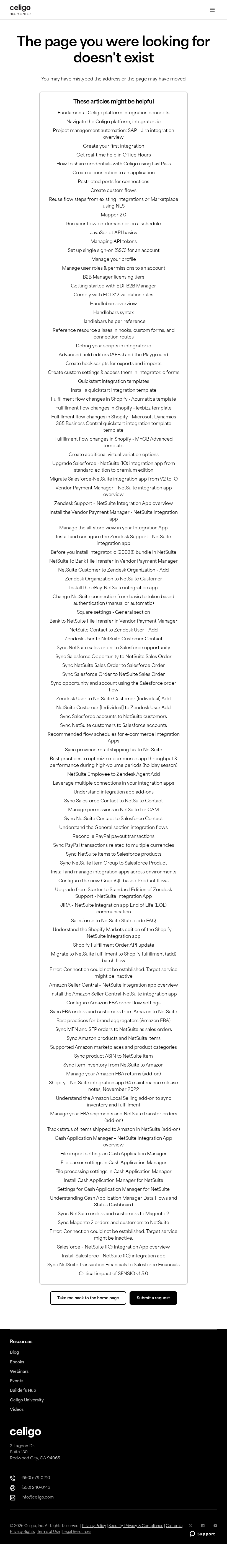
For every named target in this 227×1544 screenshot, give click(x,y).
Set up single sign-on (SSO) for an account (113, 251)
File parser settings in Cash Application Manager (114, 1163)
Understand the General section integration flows (113, 828)
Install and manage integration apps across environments (113, 872)
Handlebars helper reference (113, 322)
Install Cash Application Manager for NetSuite (113, 1181)
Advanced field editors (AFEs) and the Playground (113, 355)
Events (16, 1381)
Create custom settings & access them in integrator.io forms (113, 373)
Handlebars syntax (113, 313)
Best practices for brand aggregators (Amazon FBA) (113, 1021)
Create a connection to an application (114, 173)
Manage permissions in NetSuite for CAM (113, 810)
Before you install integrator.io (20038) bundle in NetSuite (113, 552)
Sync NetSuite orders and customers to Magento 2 (113, 1214)
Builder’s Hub (23, 1391)
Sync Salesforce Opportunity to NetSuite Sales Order (113, 657)
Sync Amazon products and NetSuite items (114, 1039)
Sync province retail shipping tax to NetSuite (113, 750)
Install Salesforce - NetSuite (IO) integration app (114, 1256)
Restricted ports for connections (113, 182)
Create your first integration (113, 146)
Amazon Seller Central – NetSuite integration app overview (113, 985)
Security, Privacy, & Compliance (136, 1526)
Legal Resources (76, 1532)
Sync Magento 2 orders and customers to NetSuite (113, 1223)
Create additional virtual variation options (114, 455)
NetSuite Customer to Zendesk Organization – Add (113, 570)
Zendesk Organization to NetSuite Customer (113, 579)
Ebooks (17, 1362)
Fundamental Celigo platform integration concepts (113, 113)
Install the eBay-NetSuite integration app (113, 588)
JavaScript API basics (113, 233)
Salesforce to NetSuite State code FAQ (113, 921)
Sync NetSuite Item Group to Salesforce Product (113, 863)
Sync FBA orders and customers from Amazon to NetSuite (113, 1012)
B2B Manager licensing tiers (113, 277)
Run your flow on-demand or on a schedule (113, 224)
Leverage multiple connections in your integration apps (113, 783)
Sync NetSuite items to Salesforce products (113, 854)
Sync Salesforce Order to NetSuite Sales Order (113, 675)
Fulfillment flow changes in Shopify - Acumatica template (113, 399)
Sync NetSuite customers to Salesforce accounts (113, 726)
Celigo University (27, 1400)
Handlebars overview (113, 304)
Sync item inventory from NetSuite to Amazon (113, 1065)
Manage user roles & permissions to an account (113, 268)
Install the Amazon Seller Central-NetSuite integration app (113, 994)
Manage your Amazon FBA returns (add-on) (113, 1074)
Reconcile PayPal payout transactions (113, 837)
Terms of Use (48, 1532)
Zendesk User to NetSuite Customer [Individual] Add (113, 699)
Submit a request (153, 1298)
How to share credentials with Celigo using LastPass (113, 164)
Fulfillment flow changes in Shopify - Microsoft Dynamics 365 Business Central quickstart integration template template (113, 424)
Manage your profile (113, 259)
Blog (14, 1353)
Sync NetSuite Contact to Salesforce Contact (113, 819)
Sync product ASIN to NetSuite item (113, 1056)
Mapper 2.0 (113, 215)
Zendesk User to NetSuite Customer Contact (113, 639)
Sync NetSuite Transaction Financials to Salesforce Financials (113, 1265)
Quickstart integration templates (113, 382)
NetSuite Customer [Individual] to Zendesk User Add (113, 708)
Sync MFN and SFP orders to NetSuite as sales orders (113, 1030)
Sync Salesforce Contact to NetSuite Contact (113, 801)
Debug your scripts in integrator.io (113, 346)
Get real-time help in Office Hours (113, 155)
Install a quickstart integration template (113, 390)
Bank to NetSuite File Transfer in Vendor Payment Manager (113, 621)
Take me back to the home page (88, 1298)
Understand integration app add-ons (114, 792)
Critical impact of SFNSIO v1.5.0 (113, 1274)
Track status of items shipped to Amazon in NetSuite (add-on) (113, 1130)
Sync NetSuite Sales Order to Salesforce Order (113, 666)
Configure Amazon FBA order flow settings (113, 1003)
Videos (17, 1410)
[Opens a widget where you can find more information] (202, 1534)
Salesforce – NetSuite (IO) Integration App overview (113, 1247)
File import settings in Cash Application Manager (113, 1154)
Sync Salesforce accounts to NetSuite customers (113, 717)
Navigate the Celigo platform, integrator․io (113, 122)
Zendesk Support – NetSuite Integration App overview (113, 504)
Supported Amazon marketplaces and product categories (113, 1047)
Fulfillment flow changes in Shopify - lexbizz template (113, 408)
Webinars (19, 1372)
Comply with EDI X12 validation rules (113, 295)
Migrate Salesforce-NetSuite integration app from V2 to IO (114, 479)
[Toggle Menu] (212, 10)
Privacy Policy (94, 1526)
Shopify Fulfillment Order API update (113, 945)
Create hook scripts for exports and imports (113, 364)
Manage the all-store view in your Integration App (113, 528)
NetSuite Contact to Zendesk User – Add (113, 630)
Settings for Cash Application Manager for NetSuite (113, 1189)
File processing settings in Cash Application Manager (113, 1172)
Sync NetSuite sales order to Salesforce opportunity (113, 648)
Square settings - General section (113, 612)
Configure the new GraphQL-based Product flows (113, 881)
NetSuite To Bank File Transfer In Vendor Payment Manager (113, 561)
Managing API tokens (114, 242)
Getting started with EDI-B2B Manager (113, 286)
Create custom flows (113, 191)
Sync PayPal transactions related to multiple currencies (113, 845)
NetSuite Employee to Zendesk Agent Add (113, 774)
